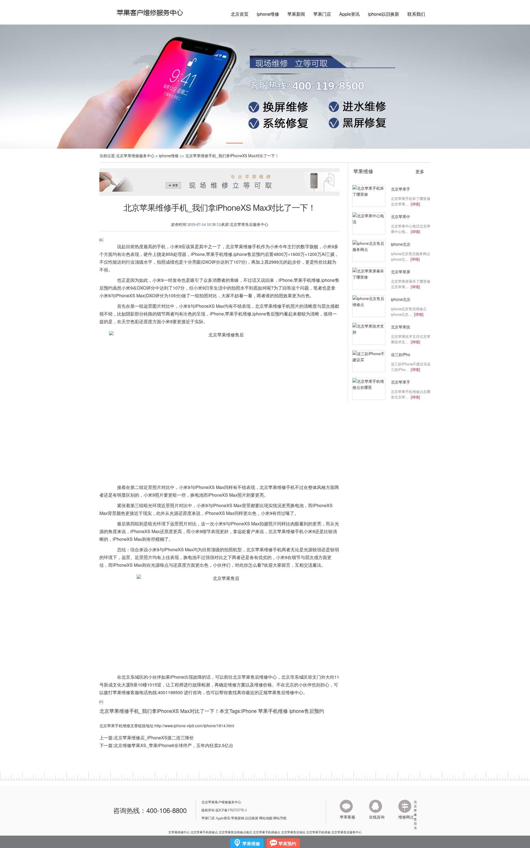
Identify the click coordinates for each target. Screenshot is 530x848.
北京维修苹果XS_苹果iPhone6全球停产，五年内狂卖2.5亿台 (173, 745)
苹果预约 (287, 843)
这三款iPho (400, 354)
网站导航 (280, 818)
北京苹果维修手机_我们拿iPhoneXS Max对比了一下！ (219, 207)
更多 (419, 171)
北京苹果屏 (400, 271)
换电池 (196, 495)
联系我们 (416, 14)
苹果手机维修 (273, 710)
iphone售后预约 (306, 710)
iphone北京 (400, 244)
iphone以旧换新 (383, 14)
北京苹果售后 (415, 812)
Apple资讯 (349, 14)
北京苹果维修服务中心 (135, 155)
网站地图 (265, 818)
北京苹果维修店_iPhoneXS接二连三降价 (154, 737)
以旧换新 (251, 818)
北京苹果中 (400, 216)
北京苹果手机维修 (318, 832)
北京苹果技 (400, 327)
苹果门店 (322, 14)
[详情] (415, 204)
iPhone (249, 710)
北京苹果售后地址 (293, 832)
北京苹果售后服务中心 (249, 225)
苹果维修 (363, 171)
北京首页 (239, 14)
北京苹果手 (400, 189)
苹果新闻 (296, 14)
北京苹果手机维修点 (204, 832)
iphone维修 (268, 14)
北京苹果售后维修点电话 (235, 832)
